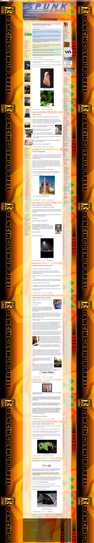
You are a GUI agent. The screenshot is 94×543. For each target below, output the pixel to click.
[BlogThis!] (49, 109)
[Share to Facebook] (51, 109)
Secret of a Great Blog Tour (66, 191)
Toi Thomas (66, 136)
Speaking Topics (37, 19)
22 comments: (43, 511)
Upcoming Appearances (50, 19)
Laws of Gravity (66, 121)
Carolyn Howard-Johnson (66, 101)
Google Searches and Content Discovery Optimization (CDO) (46, 460)
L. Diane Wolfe (66, 28)
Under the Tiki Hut (66, 140)
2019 (26, 171)
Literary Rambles (66, 123)
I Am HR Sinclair (66, 113)
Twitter (25, 53)
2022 (26, 167)
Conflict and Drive (36, 114)
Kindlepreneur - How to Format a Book (66, 184)
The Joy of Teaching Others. (39, 151)
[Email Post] (46, 109)
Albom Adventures (67, 91)
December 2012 (26, 182)
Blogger (52, 540)
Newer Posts (35, 514)
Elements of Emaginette (66, 107)
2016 (26, 175)
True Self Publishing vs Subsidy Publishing (66, 197)
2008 (26, 207)
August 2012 (27, 189)
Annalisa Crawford (65, 94)
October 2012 (27, 185)
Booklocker (38, 315)
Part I (65, 152)
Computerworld (44, 220)
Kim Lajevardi (66, 120)
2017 (26, 173)
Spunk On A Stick (27, 41)
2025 (26, 163)
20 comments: (43, 146)
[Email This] (48, 109)
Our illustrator (26, 57)
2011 (26, 203)
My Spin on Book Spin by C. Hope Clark (41, 297)
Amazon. (38, 229)
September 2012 (27, 188)
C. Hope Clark (34, 364)
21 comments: (43, 109)
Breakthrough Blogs (36, 225)
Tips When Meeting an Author (65, 194)
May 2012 (27, 194)
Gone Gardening (66, 112)
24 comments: (43, 260)
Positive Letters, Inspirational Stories (66, 127)
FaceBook (26, 42)
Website (25, 52)
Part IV (65, 155)
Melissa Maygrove (67, 124)
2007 (26, 208)
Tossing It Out (66, 137)
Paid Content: (38, 29)
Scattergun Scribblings (65, 130)
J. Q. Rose (65, 115)
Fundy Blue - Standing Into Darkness (66, 110)
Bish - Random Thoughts (66, 96)
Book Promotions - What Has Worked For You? (43, 423)
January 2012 (27, 201)
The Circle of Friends (26, 46)
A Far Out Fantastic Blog (66, 90)
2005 (26, 211)
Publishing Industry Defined (66, 189)
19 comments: (43, 292)
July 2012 (26, 191)
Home (26, 19)
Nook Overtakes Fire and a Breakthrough (41, 205)
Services (43, 19)
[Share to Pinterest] (52, 109)
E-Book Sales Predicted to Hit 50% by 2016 (42, 265)
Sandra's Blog (66, 128)
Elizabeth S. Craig (66, 108)
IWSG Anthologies (66, 114)
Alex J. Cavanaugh (65, 78)
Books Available (30, 19)
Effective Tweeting (67, 178)
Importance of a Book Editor (66, 182)
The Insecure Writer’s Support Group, (49, 392)
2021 (26, 168)
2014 (26, 177)
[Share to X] (50, 109)
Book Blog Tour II (66, 173)
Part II (65, 153)
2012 (26, 180)
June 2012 (27, 193)
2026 (26, 162)
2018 (26, 172)
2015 (26, 176)
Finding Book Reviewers (66, 180)
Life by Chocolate (66, 122)
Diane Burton (66, 105)
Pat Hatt (65, 85)
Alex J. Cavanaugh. (38, 393)
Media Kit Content (66, 188)
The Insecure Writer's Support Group (41, 382)
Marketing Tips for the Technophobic (66, 186)
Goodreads (26, 48)
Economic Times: (38, 42)
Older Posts (59, 514)
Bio (56, 19)
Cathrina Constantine (66, 81)
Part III (65, 154)
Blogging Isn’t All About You (66, 170)
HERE (29, 158)
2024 (26, 164)
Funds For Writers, (54, 369)
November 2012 (26, 184)
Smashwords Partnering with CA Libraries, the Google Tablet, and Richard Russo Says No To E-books (46, 24)
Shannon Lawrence (65, 132)
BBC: (38, 47)
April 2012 (27, 195)
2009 (26, 206)
